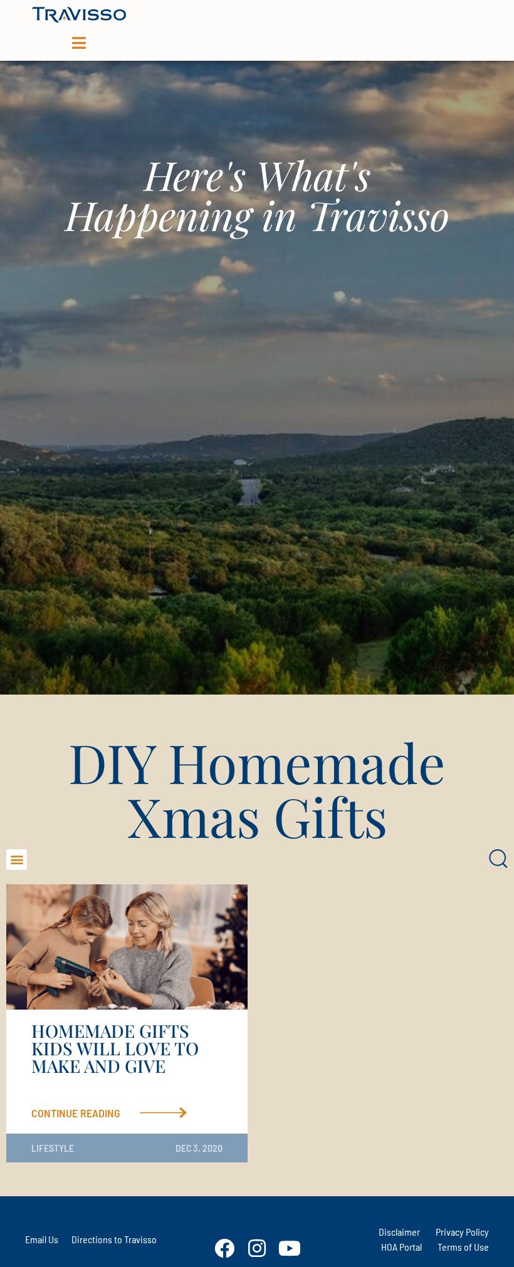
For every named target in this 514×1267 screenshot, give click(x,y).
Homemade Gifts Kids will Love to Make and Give (115, 1048)
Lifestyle (52, 1148)
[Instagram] (257, 1248)
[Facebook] (224, 1248)
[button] (16, 859)
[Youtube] (290, 1248)
